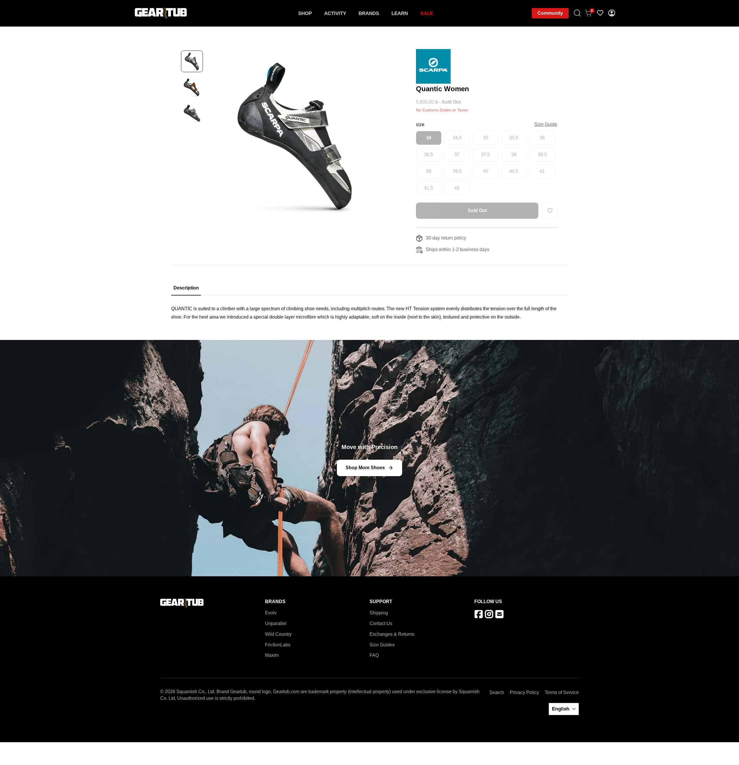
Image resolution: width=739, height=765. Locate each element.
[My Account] (612, 13)
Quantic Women (442, 89)
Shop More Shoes (365, 467)
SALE (426, 13)
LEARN (399, 13)
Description (186, 287)
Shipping (379, 612)
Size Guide (545, 124)
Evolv (271, 612)
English (561, 709)
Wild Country (278, 634)
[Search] (578, 13)
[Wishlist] (600, 13)
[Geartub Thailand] (161, 13)
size (420, 124)
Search (496, 692)
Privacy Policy (524, 692)
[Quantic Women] (296, 136)
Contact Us (381, 623)
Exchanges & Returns (392, 634)
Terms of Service (562, 692)
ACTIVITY (335, 13)
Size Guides (382, 644)
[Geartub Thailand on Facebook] (479, 615)
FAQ (374, 655)
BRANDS (369, 13)
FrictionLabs (277, 644)
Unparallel (275, 623)
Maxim (272, 655)
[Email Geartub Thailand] (500, 615)
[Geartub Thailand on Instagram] (490, 615)
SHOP (305, 13)
